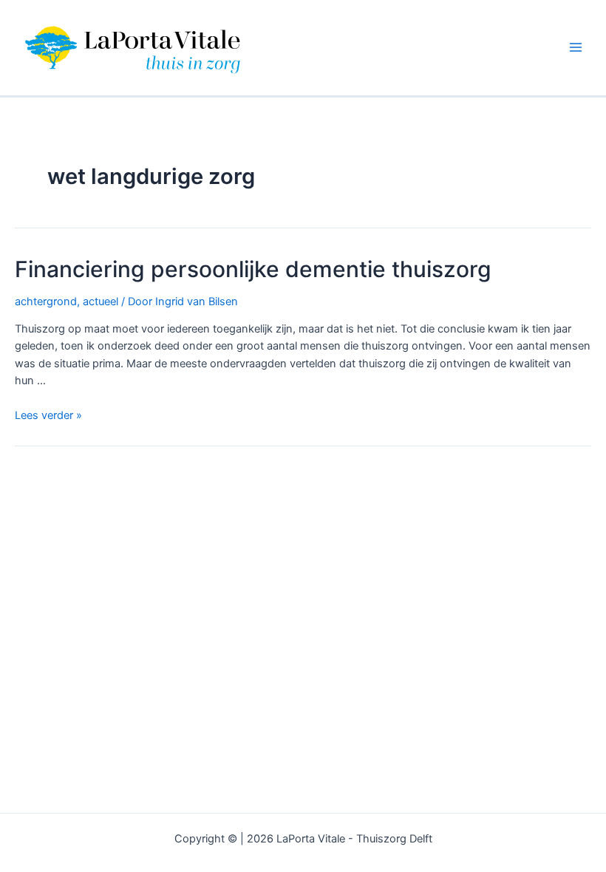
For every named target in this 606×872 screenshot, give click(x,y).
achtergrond (46, 301)
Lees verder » (48, 415)
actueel (100, 301)
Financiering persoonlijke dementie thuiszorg (253, 269)
